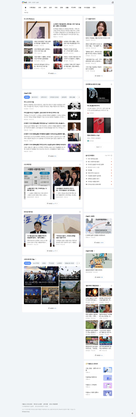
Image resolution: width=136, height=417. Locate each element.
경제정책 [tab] (64, 97)
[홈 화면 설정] (132, 413)
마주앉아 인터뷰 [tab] (54, 97)
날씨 (37, 2)
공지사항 (45, 404)
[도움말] (80, 164)
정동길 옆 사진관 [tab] (69, 263)
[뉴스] (25, 2)
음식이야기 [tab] (35, 97)
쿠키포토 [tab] (27, 263)
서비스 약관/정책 (53, 404)
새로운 (53, 73)
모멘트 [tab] (44, 263)
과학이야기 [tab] (44, 97)
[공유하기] (112, 2)
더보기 (98, 147)
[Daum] (23, 2)
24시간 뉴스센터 (38, 404)
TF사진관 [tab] (51, 263)
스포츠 (33, 2)
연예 (29, 2)
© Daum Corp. (26, 411)
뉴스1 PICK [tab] (36, 263)
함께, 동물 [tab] (72, 97)
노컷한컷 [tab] (59, 263)
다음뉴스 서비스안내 (27, 404)
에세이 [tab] (27, 97)
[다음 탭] (79, 97)
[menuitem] (25, 7)
